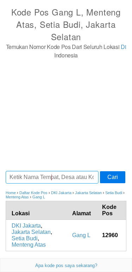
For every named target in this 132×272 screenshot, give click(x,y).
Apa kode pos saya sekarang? (66, 265)
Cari (112, 177)
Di (123, 47)
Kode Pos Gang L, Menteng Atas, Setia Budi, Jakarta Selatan (66, 24)
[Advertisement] (66, 114)
